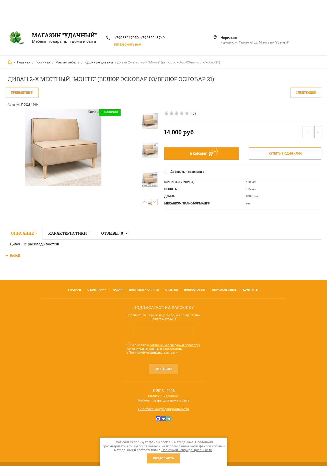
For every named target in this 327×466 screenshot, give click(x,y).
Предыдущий (22, 92)
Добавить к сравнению (187, 172)
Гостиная (43, 62)
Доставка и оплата (144, 289)
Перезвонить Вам (127, 44)
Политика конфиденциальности (163, 409)
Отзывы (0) (112, 233)
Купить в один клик (285, 153)
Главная (23, 62)
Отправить (163, 369)
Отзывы (171, 289)
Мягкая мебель (67, 62)
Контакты (251, 289)
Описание (22, 233)
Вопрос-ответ (195, 289)
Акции (118, 289)
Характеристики (67, 233)
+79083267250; (126, 38)
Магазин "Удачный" (64, 35)
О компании (97, 289)
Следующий (306, 92)
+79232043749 (152, 38)
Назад (15, 255)
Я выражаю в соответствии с (163, 348)
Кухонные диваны (99, 62)
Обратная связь (224, 289)
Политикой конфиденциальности (153, 352)
